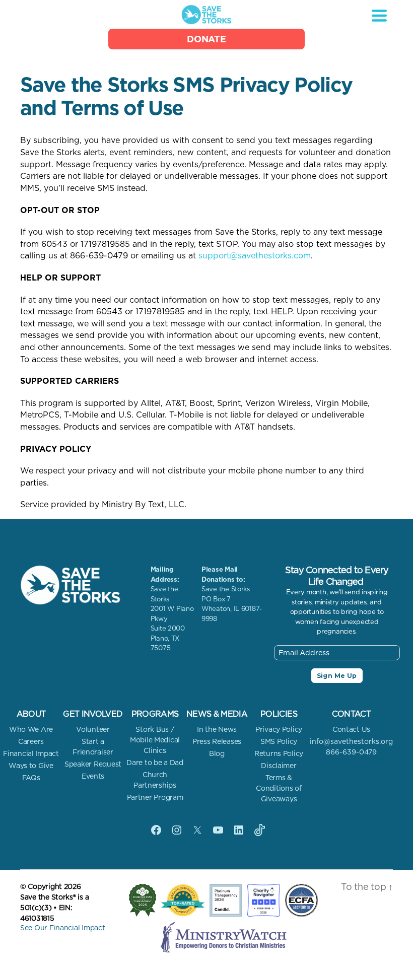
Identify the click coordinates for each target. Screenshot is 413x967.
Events (93, 776)
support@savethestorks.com (254, 255)
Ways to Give (31, 766)
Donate (206, 39)
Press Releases (216, 741)
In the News (217, 729)
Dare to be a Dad (154, 762)
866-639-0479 (351, 752)
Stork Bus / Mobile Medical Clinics (155, 739)
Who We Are (31, 729)
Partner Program (155, 797)
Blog (217, 753)
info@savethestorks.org (351, 741)
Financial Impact (31, 753)
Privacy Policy (278, 729)
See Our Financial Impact (62, 928)
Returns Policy (278, 753)
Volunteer (93, 729)
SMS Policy (278, 741)
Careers (31, 741)
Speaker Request (92, 764)
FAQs (31, 778)
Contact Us (351, 729)
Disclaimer (278, 766)
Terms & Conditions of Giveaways (279, 788)
